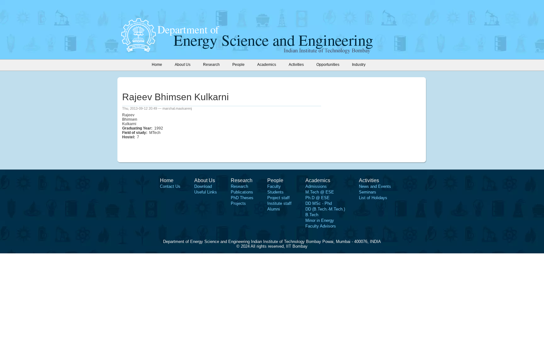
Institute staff (279, 203)
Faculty (274, 186)
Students (275, 192)
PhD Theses (242, 197)
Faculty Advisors (320, 226)
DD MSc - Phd (318, 203)
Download (203, 186)
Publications (242, 192)
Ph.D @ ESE (317, 197)
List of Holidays (373, 197)
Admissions (316, 186)
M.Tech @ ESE (319, 192)
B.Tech (311, 214)
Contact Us (170, 186)
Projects (238, 203)
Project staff (278, 197)
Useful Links (205, 192)
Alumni (273, 209)
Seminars (367, 192)
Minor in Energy (319, 220)
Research (239, 186)
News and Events (375, 186)
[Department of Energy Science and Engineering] (138, 50)
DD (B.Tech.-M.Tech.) (325, 209)
